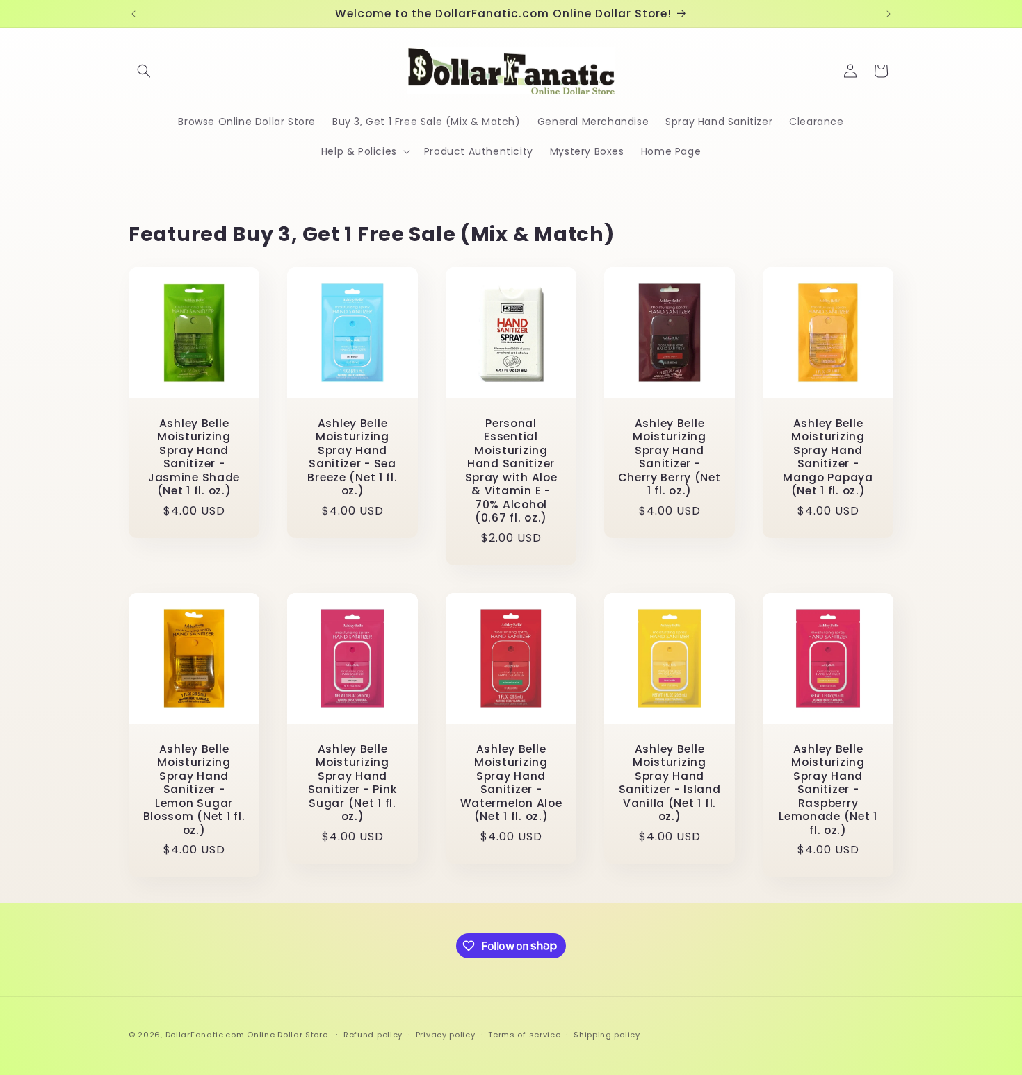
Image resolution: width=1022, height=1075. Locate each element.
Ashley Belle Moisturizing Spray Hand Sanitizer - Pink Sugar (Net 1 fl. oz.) (353, 783)
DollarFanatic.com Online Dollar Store (246, 1034)
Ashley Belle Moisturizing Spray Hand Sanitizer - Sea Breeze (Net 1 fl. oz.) (352, 457)
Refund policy (373, 1034)
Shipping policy (607, 1034)
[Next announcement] (888, 14)
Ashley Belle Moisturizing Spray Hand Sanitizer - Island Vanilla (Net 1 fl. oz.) (670, 783)
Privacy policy (446, 1034)
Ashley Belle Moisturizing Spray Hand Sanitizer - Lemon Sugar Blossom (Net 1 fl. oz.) (194, 789)
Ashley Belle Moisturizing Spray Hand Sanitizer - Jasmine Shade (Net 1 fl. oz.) (194, 457)
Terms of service (524, 1034)
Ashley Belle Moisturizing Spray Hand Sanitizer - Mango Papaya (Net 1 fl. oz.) (828, 457)
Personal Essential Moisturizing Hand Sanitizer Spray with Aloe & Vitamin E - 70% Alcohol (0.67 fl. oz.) (511, 471)
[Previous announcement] (133, 14)
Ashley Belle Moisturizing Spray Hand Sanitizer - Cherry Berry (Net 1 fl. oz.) (669, 457)
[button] (144, 71)
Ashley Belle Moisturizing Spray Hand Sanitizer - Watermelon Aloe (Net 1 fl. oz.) (511, 783)
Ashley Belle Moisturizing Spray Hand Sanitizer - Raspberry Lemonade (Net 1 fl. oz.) (828, 789)
